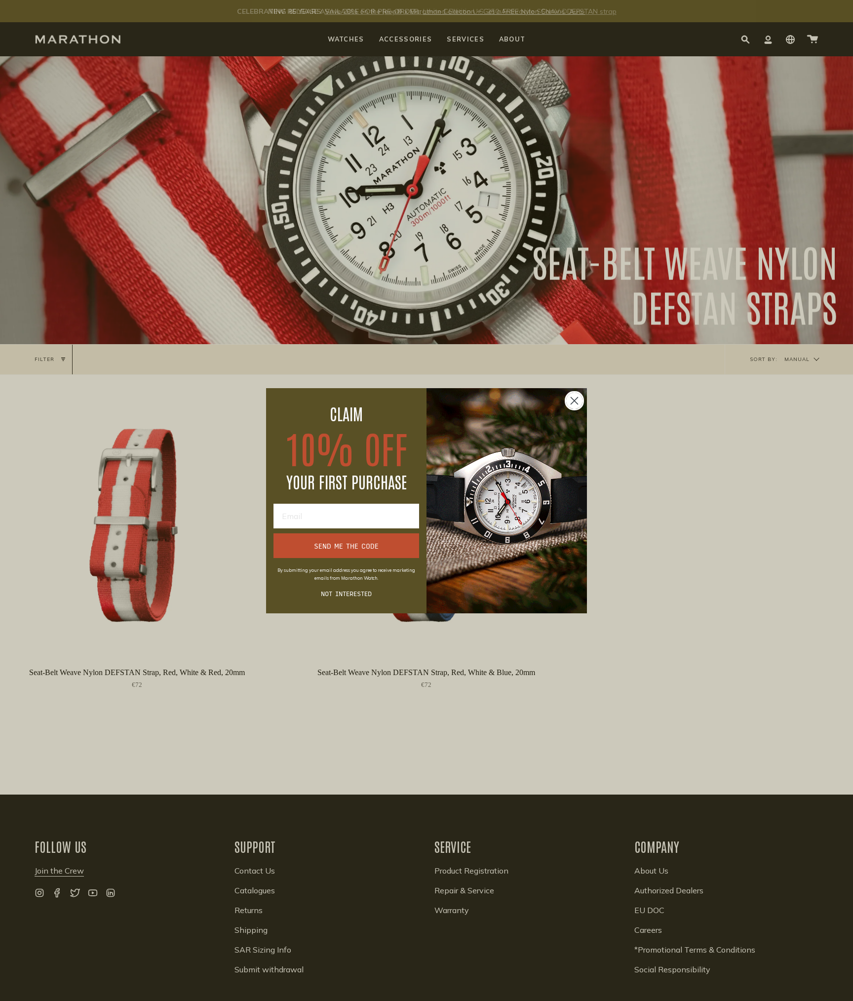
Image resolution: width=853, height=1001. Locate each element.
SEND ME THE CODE (346, 546)
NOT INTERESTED (346, 594)
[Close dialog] (574, 400)
